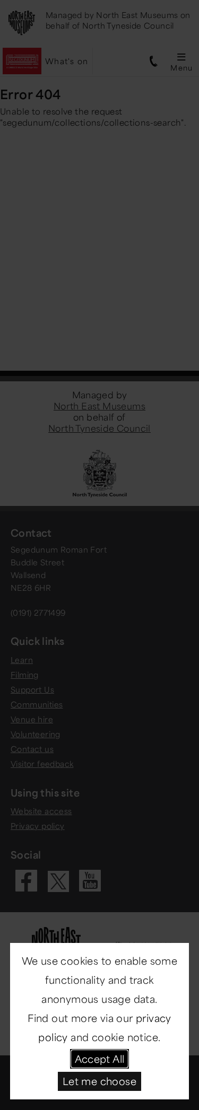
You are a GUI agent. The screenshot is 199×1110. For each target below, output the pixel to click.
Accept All (100, 1058)
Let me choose (99, 1080)
